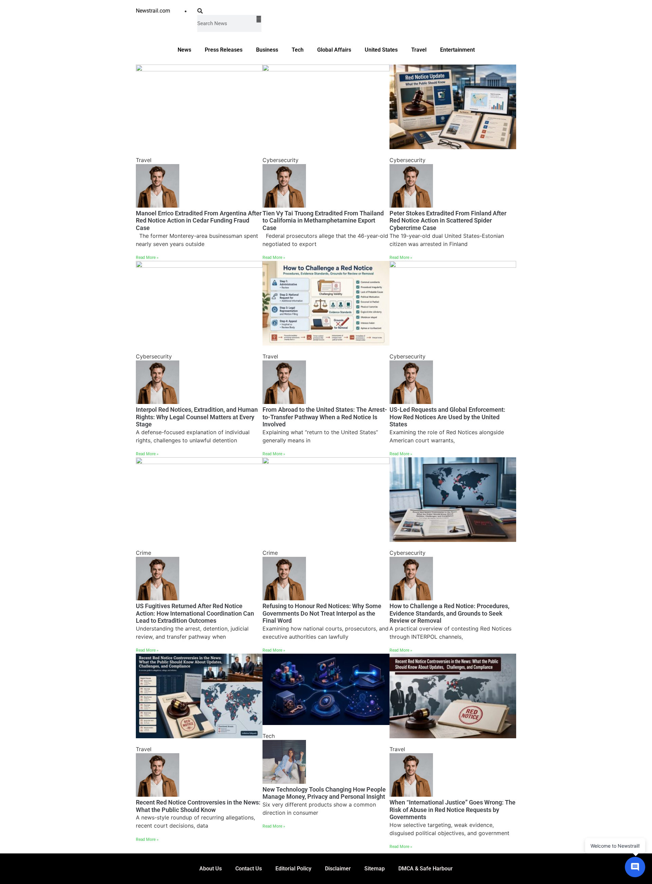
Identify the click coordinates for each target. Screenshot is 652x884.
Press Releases (223, 50)
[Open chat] (635, 867)
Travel (419, 50)
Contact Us (248, 868)
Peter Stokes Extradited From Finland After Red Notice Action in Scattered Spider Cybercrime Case (448, 220)
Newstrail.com (153, 10)
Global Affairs (334, 50)
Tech (298, 50)
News (184, 50)
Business (267, 50)
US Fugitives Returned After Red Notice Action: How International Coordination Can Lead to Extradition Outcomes (195, 613)
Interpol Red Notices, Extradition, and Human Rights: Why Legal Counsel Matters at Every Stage (197, 417)
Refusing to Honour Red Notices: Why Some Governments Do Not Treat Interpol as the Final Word (321, 613)
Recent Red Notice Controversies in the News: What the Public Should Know (198, 806)
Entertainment (457, 50)
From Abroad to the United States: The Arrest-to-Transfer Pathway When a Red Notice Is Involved (324, 417)
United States (381, 50)
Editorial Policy (293, 868)
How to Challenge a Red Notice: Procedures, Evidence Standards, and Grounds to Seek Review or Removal (449, 613)
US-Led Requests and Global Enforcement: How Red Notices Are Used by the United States (447, 417)
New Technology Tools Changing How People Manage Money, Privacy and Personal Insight (324, 793)
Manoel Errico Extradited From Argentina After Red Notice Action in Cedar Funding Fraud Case (198, 220)
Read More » (147, 257)
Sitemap (374, 868)
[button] (229, 11)
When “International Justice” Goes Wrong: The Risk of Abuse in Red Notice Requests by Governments (452, 809)
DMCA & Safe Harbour (425, 868)
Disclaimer (338, 868)
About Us (210, 868)
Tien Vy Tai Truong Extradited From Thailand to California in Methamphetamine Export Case (323, 220)
